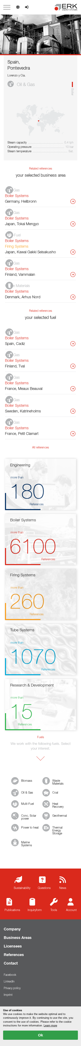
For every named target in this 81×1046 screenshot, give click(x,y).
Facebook (10, 975)
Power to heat (30, 827)
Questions (44, 888)
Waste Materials (58, 782)
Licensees (13, 946)
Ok (40, 1035)
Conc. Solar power (28, 817)
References (14, 955)
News (62, 888)
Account (71, 910)
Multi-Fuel (27, 804)
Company (12, 929)
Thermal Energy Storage (57, 830)
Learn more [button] (50, 1025)
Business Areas (18, 938)
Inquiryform (35, 910)
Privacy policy (12, 988)
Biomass (26, 780)
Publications (12, 910)
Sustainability (22, 888)
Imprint (8, 995)
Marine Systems (26, 844)
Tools (53, 910)
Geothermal (59, 815)
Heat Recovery (58, 805)
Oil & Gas (27, 792)
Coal (55, 792)
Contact (11, 963)
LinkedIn (9, 981)
